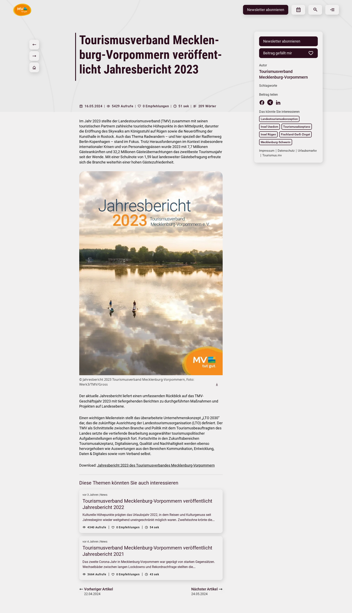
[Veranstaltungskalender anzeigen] (298, 10)
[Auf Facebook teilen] (262, 102)
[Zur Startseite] (34, 67)
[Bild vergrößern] (151, 273)
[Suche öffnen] (315, 10)
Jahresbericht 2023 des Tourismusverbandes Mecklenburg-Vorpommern (156, 465)
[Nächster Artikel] (34, 56)
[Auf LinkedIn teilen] (278, 102)
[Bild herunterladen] (216, 384)
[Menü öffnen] (332, 10)
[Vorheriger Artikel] (34, 44)
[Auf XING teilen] (270, 102)
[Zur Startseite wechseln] (22, 9)
